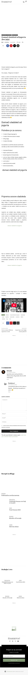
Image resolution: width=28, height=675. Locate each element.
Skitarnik (9, 370)
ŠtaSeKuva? (11, 383)
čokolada (7, 314)
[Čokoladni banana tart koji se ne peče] (4, 502)
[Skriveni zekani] (4, 527)
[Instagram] (12, 641)
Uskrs (10, 524)
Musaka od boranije (15, 518)
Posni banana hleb (15, 510)
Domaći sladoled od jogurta (14, 314)
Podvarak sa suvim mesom (10, 495)
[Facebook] (7, 45)
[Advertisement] (14, 18)
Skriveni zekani (14, 526)
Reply (8, 379)
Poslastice (12, 499)
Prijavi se (14, 660)
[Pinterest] (11, 45)
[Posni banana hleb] (4, 510)
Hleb (10, 507)
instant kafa (23, 314)
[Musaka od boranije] (4, 519)
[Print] (18, 45)
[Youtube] (18, 641)
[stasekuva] (2, 42)
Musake (3, 493)
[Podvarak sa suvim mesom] (14, 483)
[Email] (14, 45)
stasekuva (7, 42)
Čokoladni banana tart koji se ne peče (17, 502)
